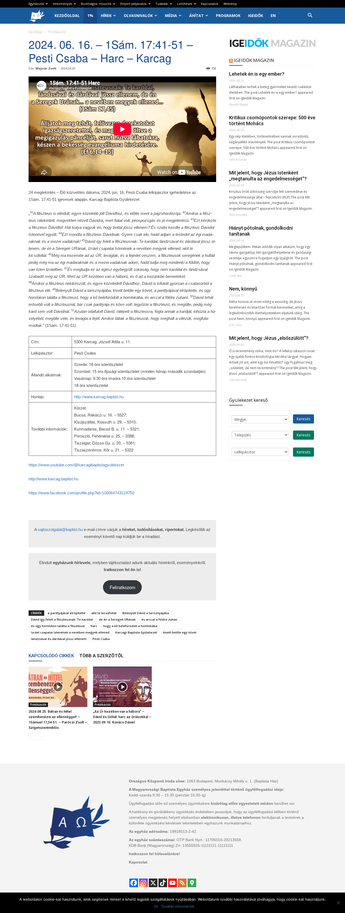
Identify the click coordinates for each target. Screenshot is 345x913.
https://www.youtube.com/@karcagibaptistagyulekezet (76, 465)
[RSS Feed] (182, 883)
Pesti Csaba (101, 639)
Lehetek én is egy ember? (256, 74)
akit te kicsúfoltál (103, 613)
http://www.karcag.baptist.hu (99, 396)
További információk (177, 906)
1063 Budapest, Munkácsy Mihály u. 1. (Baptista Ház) (232, 781)
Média (171, 15)
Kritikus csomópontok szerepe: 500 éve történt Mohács (272, 120)
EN (273, 15)
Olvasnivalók (138, 15)
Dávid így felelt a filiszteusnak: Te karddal (62, 619)
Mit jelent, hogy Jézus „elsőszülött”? (268, 338)
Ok (156, 906)
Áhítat (196, 15)
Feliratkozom (122, 587)
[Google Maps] (192, 883)
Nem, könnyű (243, 289)
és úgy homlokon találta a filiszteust (58, 626)
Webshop (230, 4)
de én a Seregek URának (117, 619)
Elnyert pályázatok (133, 4)
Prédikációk (38, 704)
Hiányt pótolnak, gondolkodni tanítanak (261, 231)
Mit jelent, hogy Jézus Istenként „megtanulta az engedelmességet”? (268, 175)
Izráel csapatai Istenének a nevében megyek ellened (70, 632)
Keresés (303, 418)
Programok (228, 15)
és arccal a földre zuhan (159, 619)
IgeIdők (255, 15)
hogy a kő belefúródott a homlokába (130, 626)
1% (90, 15)
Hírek (106, 15)
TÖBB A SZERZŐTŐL (101, 655)
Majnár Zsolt (46, 68)
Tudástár (162, 4)
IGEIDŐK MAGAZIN (254, 60)
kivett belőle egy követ (179, 632)
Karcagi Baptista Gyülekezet (136, 632)
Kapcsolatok (209, 4)
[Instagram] (143, 883)
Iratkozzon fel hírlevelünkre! (154, 854)
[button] (309, 16)
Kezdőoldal (67, 15)
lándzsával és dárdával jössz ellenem (59, 639)
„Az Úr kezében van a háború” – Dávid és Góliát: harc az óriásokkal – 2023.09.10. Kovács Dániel (122, 716)
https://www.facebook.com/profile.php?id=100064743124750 (81, 493)
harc (94, 626)
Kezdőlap (36, 32)
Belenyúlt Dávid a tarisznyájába (145, 613)
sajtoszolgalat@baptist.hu (60, 529)
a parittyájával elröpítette (66, 613)
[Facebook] (133, 883)
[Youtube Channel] (172, 883)
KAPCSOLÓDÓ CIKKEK (51, 655)
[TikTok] (162, 883)
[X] (153, 883)
